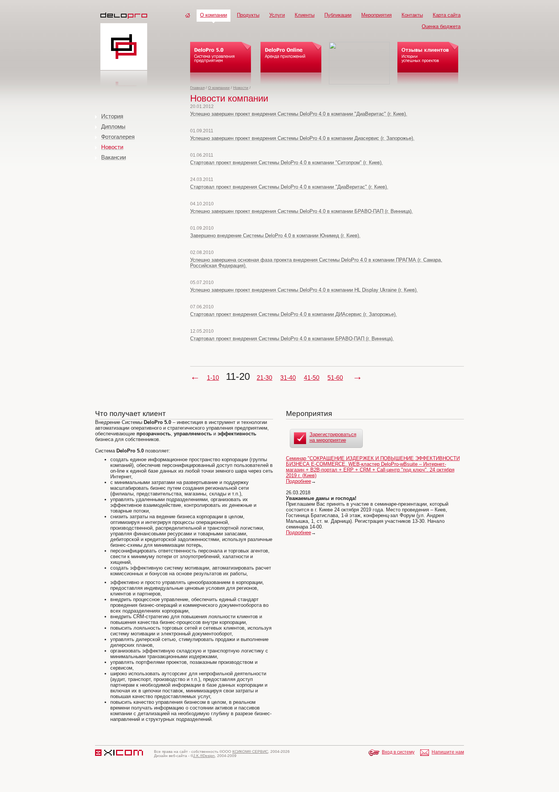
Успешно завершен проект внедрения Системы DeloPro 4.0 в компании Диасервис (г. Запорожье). (302, 138)
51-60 (335, 378)
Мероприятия (376, 15)
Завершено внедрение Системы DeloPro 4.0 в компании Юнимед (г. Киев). (275, 235)
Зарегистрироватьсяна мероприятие (333, 437)
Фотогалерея (118, 136)
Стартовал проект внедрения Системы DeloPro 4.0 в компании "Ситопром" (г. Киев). (286, 162)
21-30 (264, 378)
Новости (240, 88)
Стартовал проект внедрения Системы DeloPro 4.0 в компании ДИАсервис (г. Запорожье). (293, 314)
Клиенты (304, 15)
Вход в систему (398, 752)
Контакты (412, 15)
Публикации (337, 15)
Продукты (248, 15)
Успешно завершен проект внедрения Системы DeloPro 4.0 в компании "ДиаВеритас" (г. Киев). (298, 114)
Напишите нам (448, 752)
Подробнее (298, 481)
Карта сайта (447, 15)
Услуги (277, 15)
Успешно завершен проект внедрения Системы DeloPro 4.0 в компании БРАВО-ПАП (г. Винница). (301, 211)
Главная (197, 88)
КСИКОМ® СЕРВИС (250, 751)
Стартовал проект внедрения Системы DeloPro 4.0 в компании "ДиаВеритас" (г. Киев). (289, 187)
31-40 (288, 378)
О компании (213, 15)
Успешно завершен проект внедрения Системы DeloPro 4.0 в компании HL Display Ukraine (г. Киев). (304, 290)
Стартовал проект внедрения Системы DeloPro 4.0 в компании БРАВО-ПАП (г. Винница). (292, 338)
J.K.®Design (204, 756)
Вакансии (113, 157)
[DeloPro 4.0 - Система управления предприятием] (220, 63)
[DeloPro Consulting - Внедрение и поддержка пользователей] (359, 63)
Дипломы (113, 126)
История (112, 116)
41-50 (311, 378)
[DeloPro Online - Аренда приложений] (290, 63)
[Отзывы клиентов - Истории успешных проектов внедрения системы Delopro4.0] (427, 63)
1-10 (213, 378)
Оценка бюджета (441, 26)
